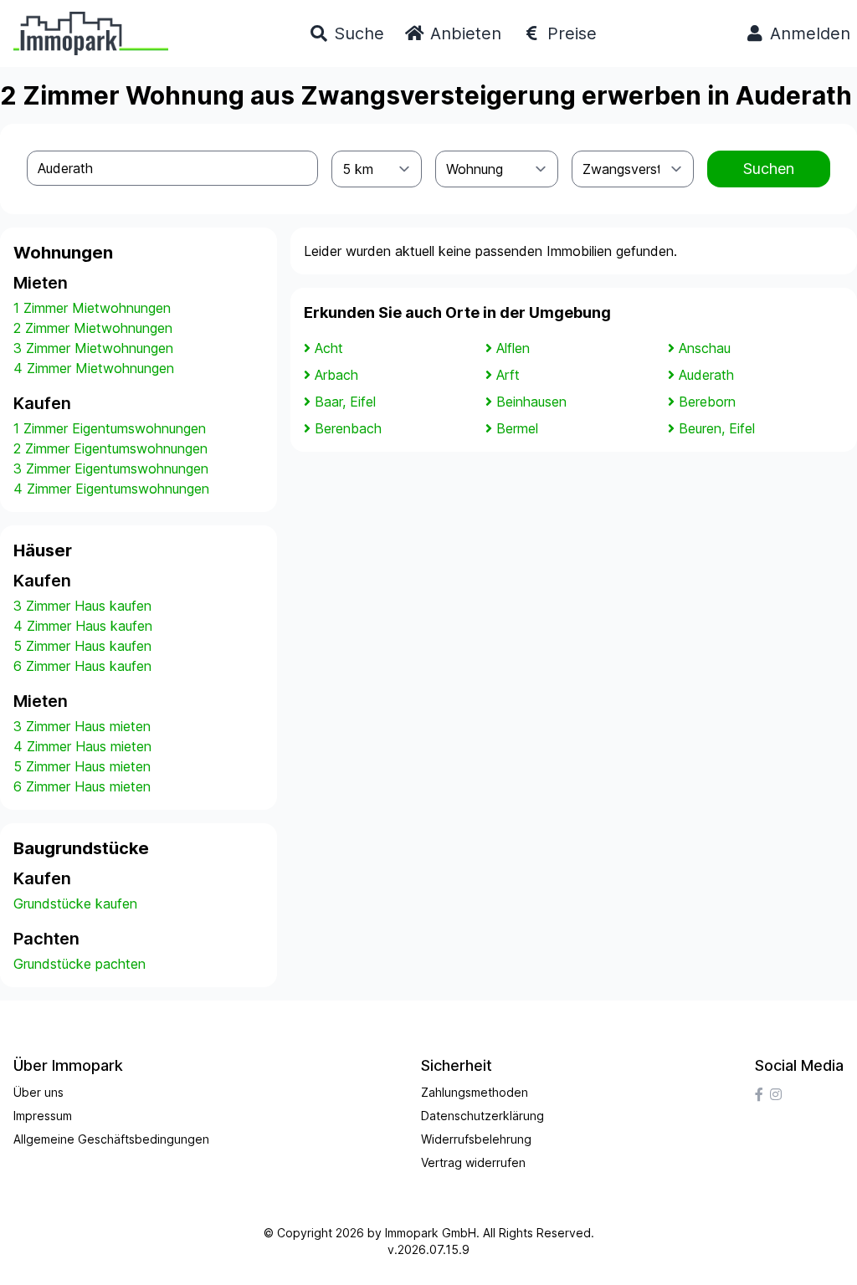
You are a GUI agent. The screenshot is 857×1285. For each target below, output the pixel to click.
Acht (329, 348)
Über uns (38, 1092)
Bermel (517, 428)
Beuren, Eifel (717, 428)
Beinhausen (531, 401)
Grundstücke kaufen (75, 903)
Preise (569, 33)
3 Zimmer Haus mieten (82, 726)
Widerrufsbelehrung (476, 1139)
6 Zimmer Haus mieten (82, 786)
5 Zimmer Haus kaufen (82, 645)
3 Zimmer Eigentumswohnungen (110, 468)
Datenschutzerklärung (482, 1115)
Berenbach (348, 428)
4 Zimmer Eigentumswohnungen (111, 488)
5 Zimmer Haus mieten (82, 766)
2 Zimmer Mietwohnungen (92, 328)
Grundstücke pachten (79, 963)
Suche (356, 33)
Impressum (42, 1115)
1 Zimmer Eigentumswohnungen (109, 428)
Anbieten (463, 33)
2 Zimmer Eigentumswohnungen (110, 448)
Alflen (513, 348)
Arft (508, 374)
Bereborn (707, 401)
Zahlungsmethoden (474, 1092)
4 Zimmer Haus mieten (82, 746)
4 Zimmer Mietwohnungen (93, 368)
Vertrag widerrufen (473, 1162)
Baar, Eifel (345, 401)
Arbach (336, 374)
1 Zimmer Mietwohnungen (92, 307)
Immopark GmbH (430, 1233)
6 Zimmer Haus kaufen (82, 666)
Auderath (706, 374)
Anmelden (807, 33)
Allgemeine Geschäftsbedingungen (111, 1139)
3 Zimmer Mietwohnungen (93, 348)
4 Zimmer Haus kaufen (82, 625)
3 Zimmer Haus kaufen (82, 605)
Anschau (705, 348)
